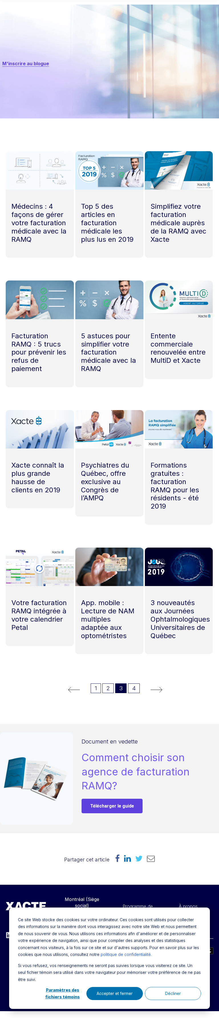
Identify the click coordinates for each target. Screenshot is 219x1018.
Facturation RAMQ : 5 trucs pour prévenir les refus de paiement (38, 352)
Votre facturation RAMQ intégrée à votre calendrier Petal (39, 615)
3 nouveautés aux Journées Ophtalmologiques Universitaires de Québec (180, 619)
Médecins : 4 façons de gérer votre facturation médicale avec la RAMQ (38, 222)
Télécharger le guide (112, 806)
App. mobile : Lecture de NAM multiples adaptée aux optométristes (107, 619)
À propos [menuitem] (188, 906)
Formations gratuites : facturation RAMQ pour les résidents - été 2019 (175, 485)
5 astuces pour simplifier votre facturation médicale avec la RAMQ (108, 352)
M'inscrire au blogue (25, 63)
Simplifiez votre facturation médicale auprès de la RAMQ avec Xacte (178, 222)
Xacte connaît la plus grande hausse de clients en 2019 (37, 477)
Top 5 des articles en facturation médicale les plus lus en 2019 (107, 222)
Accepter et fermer (115, 993)
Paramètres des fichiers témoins (62, 993)
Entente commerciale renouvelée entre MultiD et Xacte (178, 348)
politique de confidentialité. (126, 954)
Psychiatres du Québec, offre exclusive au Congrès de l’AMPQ (105, 481)
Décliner (173, 993)
